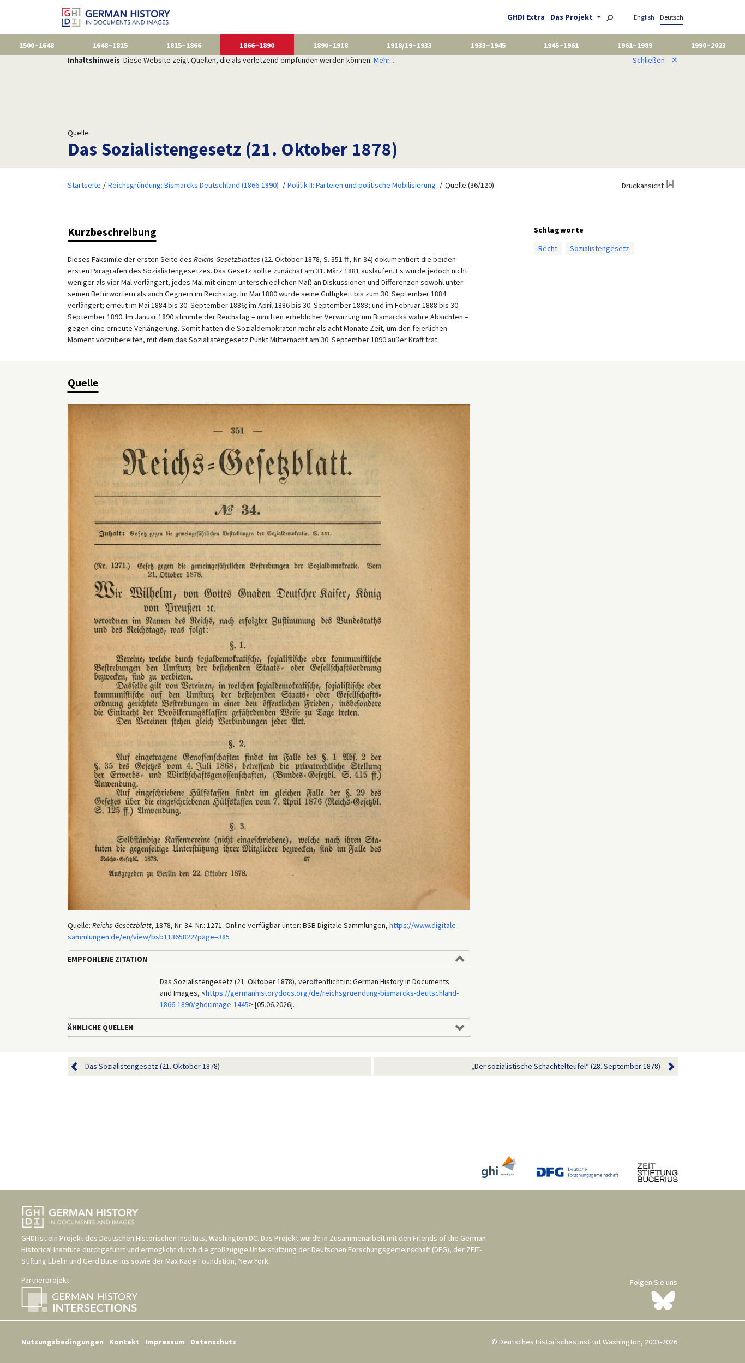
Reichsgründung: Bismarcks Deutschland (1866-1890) (193, 185)
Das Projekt (572, 17)
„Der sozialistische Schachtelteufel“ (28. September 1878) (565, 1066)
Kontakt (124, 1342)
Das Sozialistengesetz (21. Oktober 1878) (152, 1066)
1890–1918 (330, 45)
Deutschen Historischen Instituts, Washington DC (178, 1238)
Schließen (655, 60)
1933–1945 (488, 45)
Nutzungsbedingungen (62, 1342)
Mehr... (384, 60)
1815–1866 (183, 45)
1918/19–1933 (409, 45)
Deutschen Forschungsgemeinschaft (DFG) (380, 1249)
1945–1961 (561, 45)
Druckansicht (643, 186)
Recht (547, 248)
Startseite (84, 185)
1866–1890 (256, 45)
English (644, 17)
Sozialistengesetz (599, 248)
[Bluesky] (663, 1300)
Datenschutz (213, 1342)
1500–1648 (36, 45)
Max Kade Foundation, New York (216, 1261)
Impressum (165, 1342)
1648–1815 (110, 45)
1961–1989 (634, 45)
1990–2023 (708, 45)
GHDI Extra (526, 17)
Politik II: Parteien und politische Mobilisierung (361, 185)
